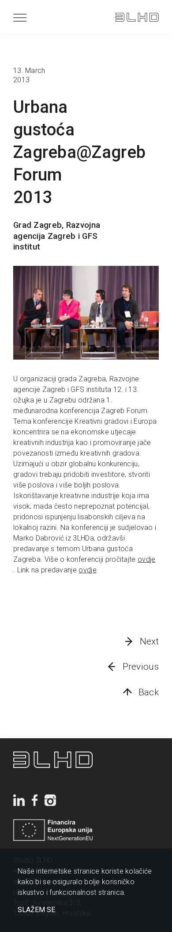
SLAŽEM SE (36, 910)
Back (148, 692)
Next (149, 641)
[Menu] (20, 17)
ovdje (147, 559)
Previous (141, 666)
